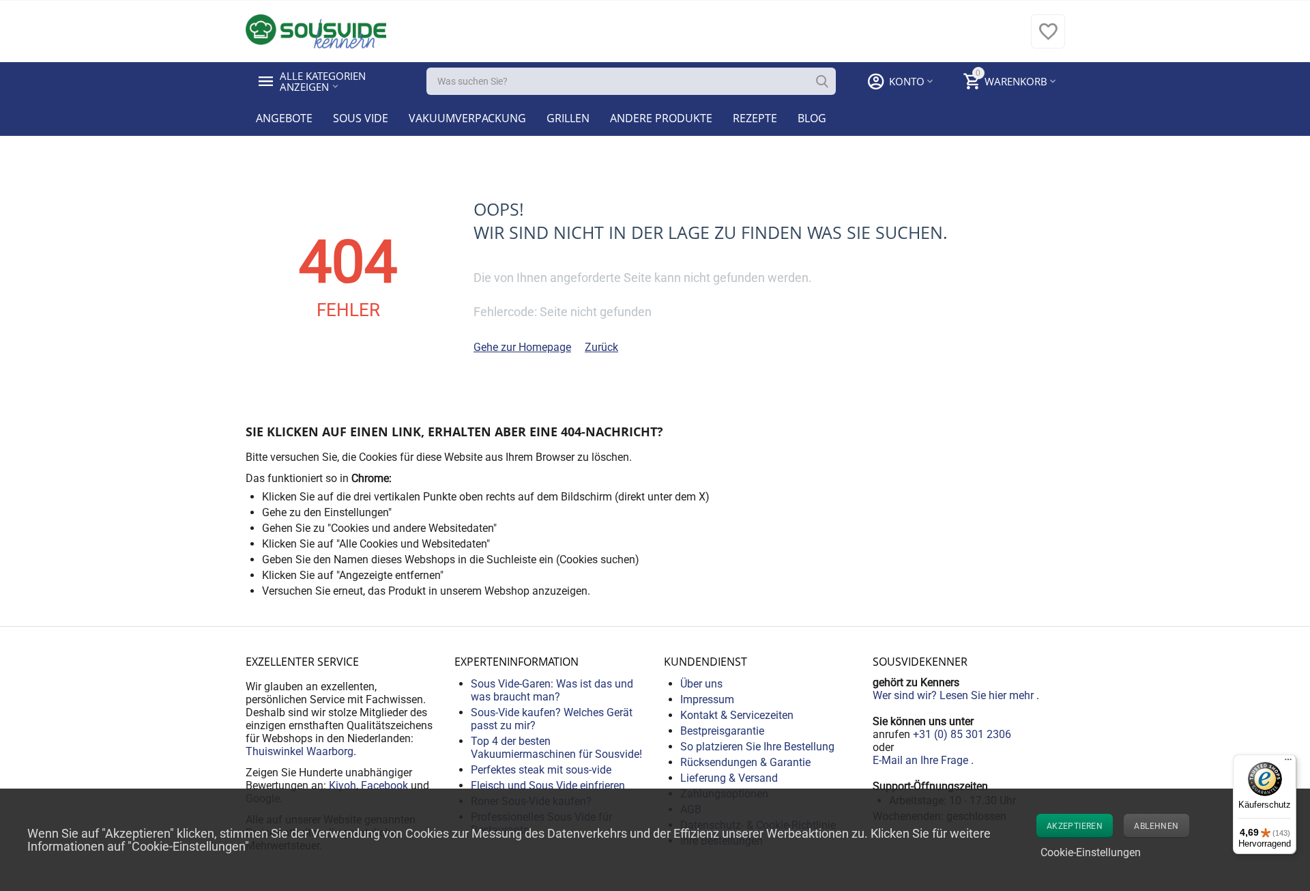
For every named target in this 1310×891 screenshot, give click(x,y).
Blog (812, 118)
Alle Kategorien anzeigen (324, 81)
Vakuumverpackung (467, 118)
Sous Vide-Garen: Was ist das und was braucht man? (552, 690)
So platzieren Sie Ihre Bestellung (757, 746)
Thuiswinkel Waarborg (299, 751)
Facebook (384, 785)
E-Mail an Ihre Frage (922, 760)
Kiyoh (342, 785)
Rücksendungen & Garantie (745, 762)
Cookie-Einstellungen (1090, 852)
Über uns (701, 683)
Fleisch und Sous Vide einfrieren (548, 785)
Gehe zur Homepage (522, 347)
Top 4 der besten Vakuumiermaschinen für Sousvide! (556, 748)
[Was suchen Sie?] (822, 81)
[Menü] (1288, 762)
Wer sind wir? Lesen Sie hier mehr (954, 695)
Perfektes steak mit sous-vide (541, 769)
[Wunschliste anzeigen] (1048, 38)
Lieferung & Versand (729, 778)
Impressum (707, 699)
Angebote (284, 118)
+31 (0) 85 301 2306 (962, 734)
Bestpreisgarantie (722, 730)
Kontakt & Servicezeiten (737, 715)
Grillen (568, 118)
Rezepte (755, 118)
